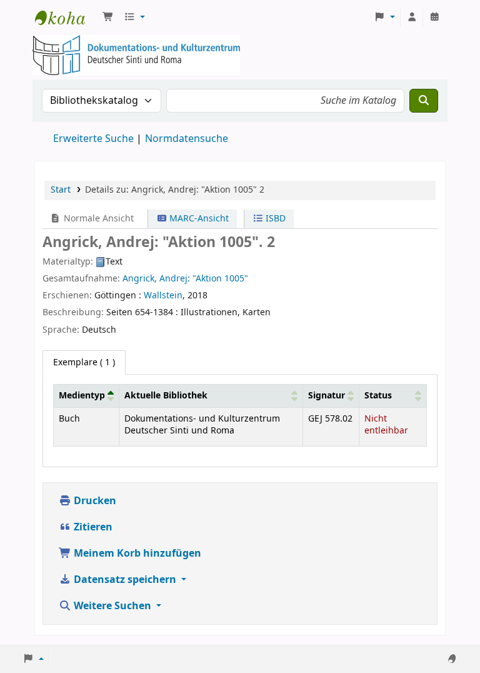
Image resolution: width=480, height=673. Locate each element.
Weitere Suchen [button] (112, 606)
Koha (66, 17)
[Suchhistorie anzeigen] (434, 17)
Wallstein (163, 295)
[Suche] (423, 101)
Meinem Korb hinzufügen (136, 553)
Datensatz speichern (125, 579)
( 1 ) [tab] (84, 362)
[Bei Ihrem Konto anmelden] (411, 17)
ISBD (274, 218)
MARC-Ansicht (198, 218)
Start (61, 189)
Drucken (93, 501)
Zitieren (91, 527)
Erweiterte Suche (93, 138)
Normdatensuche (186, 138)
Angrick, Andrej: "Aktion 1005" (185, 278)
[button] (108, 17)
